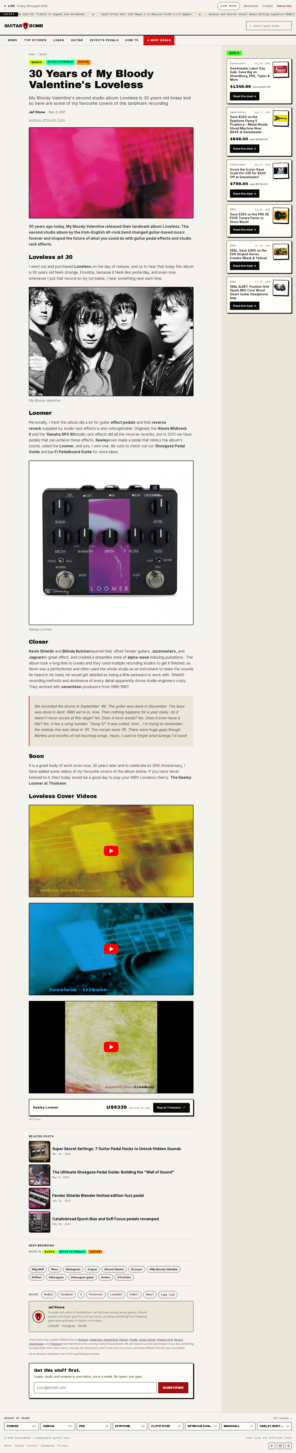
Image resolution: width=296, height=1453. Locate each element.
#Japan (92, 1269)
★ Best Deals (159, 40)
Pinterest (96, 1294)
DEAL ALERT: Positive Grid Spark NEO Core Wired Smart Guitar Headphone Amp (249, 292)
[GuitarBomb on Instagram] (280, 1446)
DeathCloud (110, 1339)
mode (228, 5)
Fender (133, 1339)
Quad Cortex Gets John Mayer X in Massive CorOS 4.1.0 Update (110, 14)
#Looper (136, 1269)
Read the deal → (244, 96)
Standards (47, 1445)
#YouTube (124, 1277)
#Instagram (73, 1269)
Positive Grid (164, 1339)
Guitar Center (147, 1339)
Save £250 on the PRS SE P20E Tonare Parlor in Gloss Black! (249, 218)
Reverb (178, 1339)
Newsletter (251, 6)
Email (150, 1294)
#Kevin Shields (114, 1269)
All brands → (282, 1418)
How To (132, 40)
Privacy (62, 1445)
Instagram (68, 1326)
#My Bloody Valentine (164, 1269)
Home (32, 54)
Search (19, 1445)
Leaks (58, 40)
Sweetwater (36, 1343)
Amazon (83, 1339)
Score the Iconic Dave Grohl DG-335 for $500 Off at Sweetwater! (248, 173)
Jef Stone (37, 112)
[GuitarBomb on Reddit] (288, 1446)
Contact (267, 6)
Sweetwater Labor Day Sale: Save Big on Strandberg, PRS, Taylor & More (250, 74)
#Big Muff (38, 1269)
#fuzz (54, 1269)
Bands (43, 54)
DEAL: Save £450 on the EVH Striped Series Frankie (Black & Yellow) (248, 254)
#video (105, 1277)
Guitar (77, 40)
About (8, 1445)
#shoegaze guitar (82, 1277)
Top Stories (35, 40)
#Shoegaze (56, 1277)
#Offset (36, 1277)
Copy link (168, 1294)
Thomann (56, 1343)
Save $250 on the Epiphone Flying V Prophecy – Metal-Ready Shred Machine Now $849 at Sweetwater (249, 124)
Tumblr (134, 1294)
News (12, 40)
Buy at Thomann (169, 1107)
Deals (234, 53)
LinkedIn (116, 1294)
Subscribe (284, 6)
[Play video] (111, 851)
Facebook (67, 1294)
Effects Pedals (104, 40)
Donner (123, 1339)
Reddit (48, 1294)
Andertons (95, 1339)
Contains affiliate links (47, 120)
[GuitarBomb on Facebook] (272, 1446)
